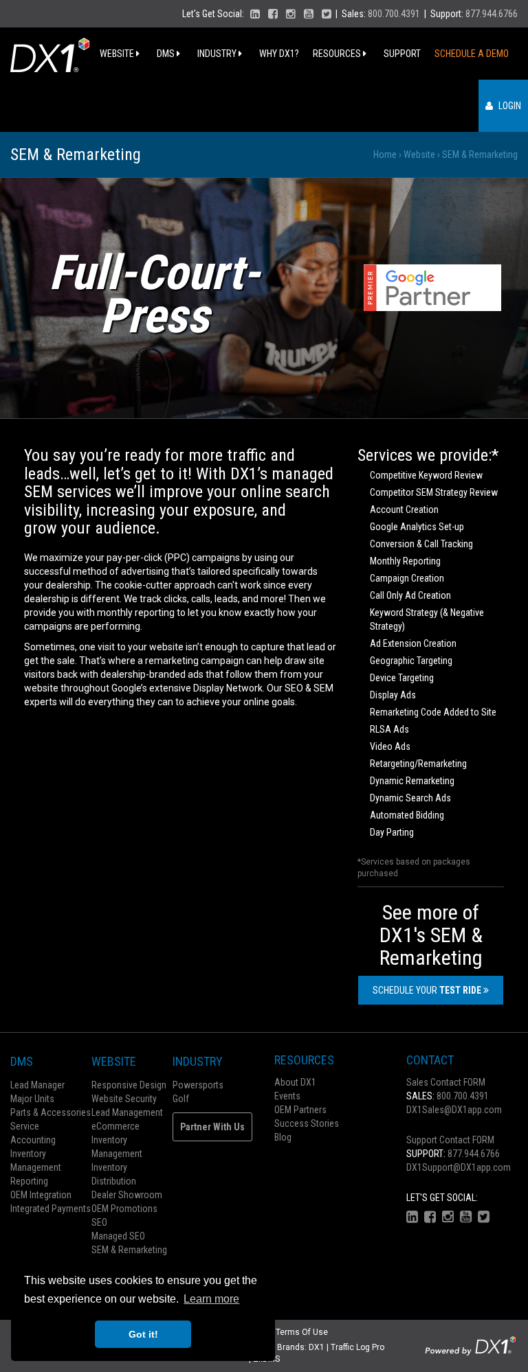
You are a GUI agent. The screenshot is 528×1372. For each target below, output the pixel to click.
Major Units (32, 1098)
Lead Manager (37, 1084)
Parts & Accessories (50, 1112)
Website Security (124, 1098)
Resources (338, 53)
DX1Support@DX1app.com (458, 1167)
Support (402, 53)
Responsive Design (128, 1084)
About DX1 (295, 1082)
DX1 (316, 1347)
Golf (181, 1098)
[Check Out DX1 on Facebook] (273, 13)
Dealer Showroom (126, 1194)
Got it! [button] (143, 1334)
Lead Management (127, 1112)
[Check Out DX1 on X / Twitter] (326, 13)
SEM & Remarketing (129, 1249)
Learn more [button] (211, 1299)
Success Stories (306, 1123)
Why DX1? (279, 53)
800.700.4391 (394, 13)
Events (287, 1095)
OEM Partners (300, 1109)
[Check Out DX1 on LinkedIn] (255, 13)
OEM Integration (41, 1194)
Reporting (29, 1181)
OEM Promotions (124, 1208)
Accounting (33, 1139)
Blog (283, 1137)
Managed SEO (118, 1236)
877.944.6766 (491, 13)
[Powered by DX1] (470, 1345)
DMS (167, 53)
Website (118, 53)
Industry (218, 53)
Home (385, 154)
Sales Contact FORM (445, 1082)
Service (24, 1126)
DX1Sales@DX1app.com (454, 1109)
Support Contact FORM (450, 1139)
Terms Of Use (302, 1332)
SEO (99, 1222)
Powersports (198, 1084)
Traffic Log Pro (357, 1347)
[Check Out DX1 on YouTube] (309, 13)
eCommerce (115, 1126)
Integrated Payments (50, 1208)
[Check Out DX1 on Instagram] (291, 13)
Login (508, 105)
